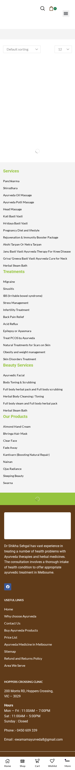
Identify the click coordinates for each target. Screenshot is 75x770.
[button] (42, 8)
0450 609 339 (27, 730)
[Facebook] (7, 586)
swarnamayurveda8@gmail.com (39, 739)
